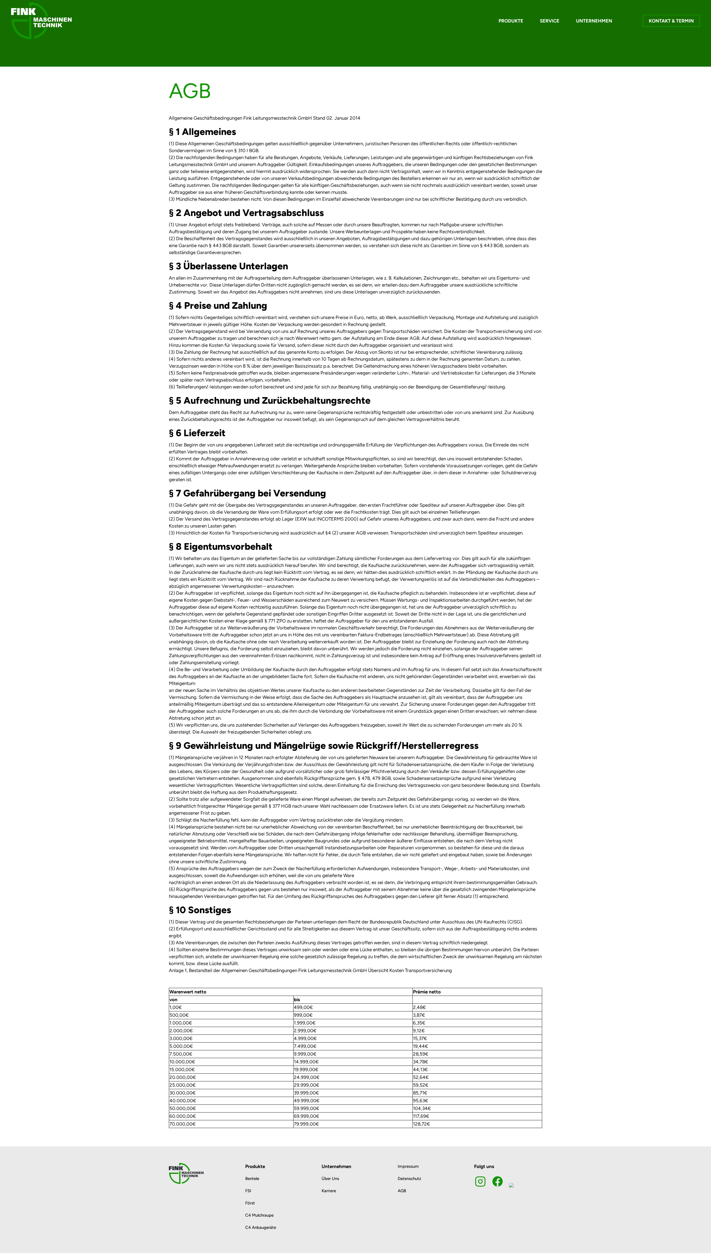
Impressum (408, 1166)
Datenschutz (409, 1178)
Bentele (252, 1178)
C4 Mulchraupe (259, 1215)
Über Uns (330, 1178)
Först (250, 1203)
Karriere (329, 1190)
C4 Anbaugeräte (260, 1227)
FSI (248, 1190)
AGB (402, 1190)
